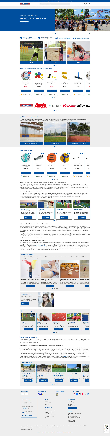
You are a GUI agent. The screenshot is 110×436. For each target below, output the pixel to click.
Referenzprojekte (71, 421)
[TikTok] (80, 394)
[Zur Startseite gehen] (25, 4)
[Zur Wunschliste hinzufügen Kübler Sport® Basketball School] (56, 162)
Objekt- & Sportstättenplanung (74, 413)
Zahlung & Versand (72, 405)
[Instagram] (74, 394)
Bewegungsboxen (71, 420)
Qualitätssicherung (49, 412)
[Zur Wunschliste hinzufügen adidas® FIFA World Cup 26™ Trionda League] (30, 80)
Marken (42, 7)
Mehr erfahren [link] (28, 217)
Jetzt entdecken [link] (28, 328)
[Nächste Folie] (58, 65)
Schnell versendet (42, 391)
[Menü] (108, 424)
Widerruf (70, 404)
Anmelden (81, 3)
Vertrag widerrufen (72, 408)
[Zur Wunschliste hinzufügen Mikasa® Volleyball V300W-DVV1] (69, 162)
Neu (33, 7)
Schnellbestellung (71, 403)
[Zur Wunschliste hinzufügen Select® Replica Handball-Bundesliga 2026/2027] (30, 162)
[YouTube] (82, 394)
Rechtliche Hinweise (55, 432)
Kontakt (47, 401)
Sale (37, 7)
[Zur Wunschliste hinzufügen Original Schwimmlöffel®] (69, 80)
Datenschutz (42, 432)
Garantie (70, 401)
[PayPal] (22, 394)
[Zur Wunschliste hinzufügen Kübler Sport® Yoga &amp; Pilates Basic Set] (82, 80)
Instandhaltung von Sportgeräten (75, 417)
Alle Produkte (25, 7)
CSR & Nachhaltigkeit (49, 416)
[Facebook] (77, 394)
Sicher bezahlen (24, 391)
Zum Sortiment (24, 22)
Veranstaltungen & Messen (51, 415)
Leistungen (86, 7)
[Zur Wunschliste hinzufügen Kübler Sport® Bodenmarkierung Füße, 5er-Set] (43, 80)
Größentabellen (48, 403)
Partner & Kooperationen (50, 411)
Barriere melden (69, 432)
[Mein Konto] (85, 4)
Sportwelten (47, 417)
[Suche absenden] (40, 4)
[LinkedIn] (88, 394)
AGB (38, 432)
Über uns (47, 413)
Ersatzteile (65, 356)
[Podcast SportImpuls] (85, 394)
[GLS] (46, 394)
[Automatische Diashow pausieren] (90, 33)
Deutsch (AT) (86, 1)
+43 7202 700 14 (25, 408)
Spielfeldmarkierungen (73, 419)
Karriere (47, 409)
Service (67, 7)
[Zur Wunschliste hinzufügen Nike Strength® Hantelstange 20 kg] (82, 162)
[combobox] (55, 4)
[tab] (55, 33)
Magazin (47, 404)
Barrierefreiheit (62, 432)
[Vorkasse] (26, 394)
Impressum (48, 432)
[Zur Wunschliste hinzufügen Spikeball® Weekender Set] (56, 80)
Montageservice (71, 414)
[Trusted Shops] (64, 394)
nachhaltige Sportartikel (40, 245)
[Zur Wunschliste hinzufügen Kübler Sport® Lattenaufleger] (43, 162)
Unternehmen (76, 7)
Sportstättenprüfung (72, 416)
